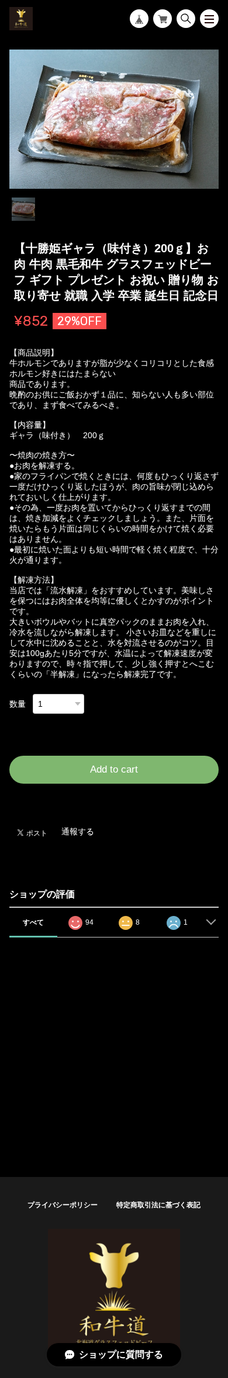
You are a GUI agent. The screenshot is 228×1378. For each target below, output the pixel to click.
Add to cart (114, 769)
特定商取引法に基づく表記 (158, 1205)
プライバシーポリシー (62, 1205)
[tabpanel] (114, 119)
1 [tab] (23, 209)
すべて (33, 922)
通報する (77, 831)
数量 (17, 704)
